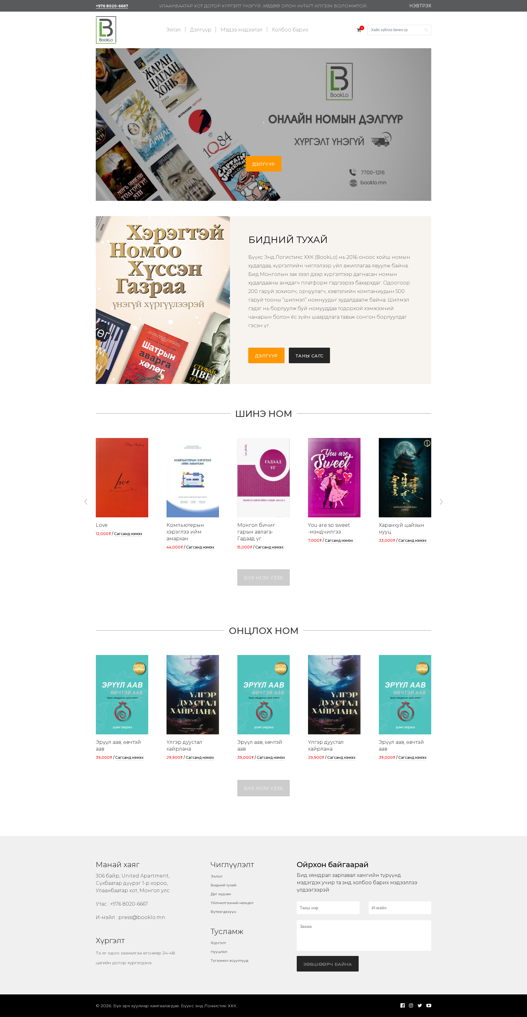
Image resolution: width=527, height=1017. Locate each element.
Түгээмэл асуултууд (229, 960)
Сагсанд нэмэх (128, 533)
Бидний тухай (223, 885)
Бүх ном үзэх (263, 578)
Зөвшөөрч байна (327, 964)
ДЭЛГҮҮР (263, 164)
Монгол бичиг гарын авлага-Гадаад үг (256, 531)
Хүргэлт (218, 942)
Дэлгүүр (200, 30)
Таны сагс (310, 356)
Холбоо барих (290, 30)
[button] (260, 188)
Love (102, 525)
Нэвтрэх (420, 6)
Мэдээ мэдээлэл (241, 30)
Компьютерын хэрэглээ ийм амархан (185, 531)
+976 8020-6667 (112, 6)
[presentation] (86, 500)
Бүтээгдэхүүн (223, 911)
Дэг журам (221, 894)
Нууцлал (219, 951)
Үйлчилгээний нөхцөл (232, 902)
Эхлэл (173, 30)
